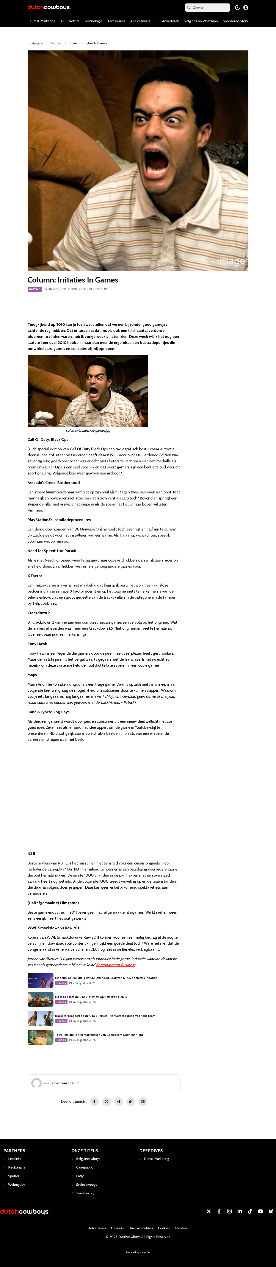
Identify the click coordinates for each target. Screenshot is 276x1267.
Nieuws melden (141, 1228)
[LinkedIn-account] (239, 1211)
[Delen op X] (106, 1101)
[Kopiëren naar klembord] (130, 1101)
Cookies (164, 1228)
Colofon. (181, 1228)
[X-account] (208, 1211)
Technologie (93, 21)
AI (62, 21)
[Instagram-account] (229, 1211)
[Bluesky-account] (270, 1211)
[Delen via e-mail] (142, 1101)
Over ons (118, 1228)
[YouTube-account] (260, 1211)
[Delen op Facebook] (94, 1101)
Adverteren (170, 21)
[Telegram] (118, 1101)
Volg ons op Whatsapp (201, 21)
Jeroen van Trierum (93, 289)
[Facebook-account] (219, 1211)
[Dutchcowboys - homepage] (49, 7)
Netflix (74, 21)
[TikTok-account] (250, 1211)
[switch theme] (238, 8)
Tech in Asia (116, 21)
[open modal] (245, 7)
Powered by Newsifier (138, 1252)
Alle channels (140, 21)
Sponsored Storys (236, 21)
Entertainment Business (115, 965)
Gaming (35, 289)
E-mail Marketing (42, 21)
